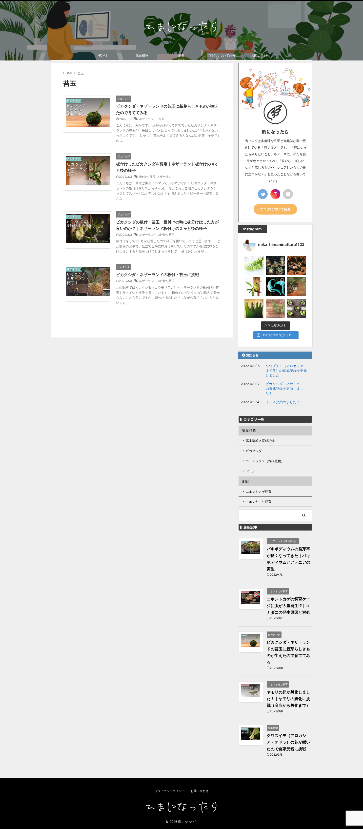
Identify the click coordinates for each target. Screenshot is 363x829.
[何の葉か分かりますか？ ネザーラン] (253, 308)
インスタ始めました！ (282, 402)
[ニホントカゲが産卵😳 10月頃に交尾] (296, 265)
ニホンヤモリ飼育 (258, 502)
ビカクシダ (254, 451)
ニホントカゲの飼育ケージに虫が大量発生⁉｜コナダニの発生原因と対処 (288, 605)
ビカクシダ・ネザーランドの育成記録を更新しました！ (286, 388)
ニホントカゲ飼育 (258, 491)
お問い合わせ (260, 55)
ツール (250, 471)
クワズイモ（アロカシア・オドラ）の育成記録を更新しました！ (286, 370)
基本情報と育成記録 (260, 441)
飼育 (181, 55)
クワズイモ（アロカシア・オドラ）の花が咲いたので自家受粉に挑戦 (288, 742)
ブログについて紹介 (221, 55)
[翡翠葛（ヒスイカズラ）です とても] (275, 286)
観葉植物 (142, 55)
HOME (102, 55)
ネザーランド (148, 119)
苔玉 (161, 119)
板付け (143, 176)
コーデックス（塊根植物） (265, 461)
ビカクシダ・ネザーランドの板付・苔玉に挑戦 (157, 274)
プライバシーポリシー (169, 791)
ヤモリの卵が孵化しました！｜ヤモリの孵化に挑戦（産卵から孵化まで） (288, 699)
